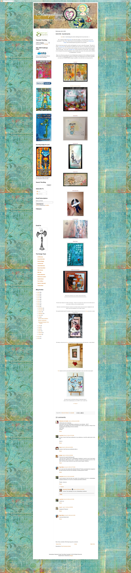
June (39, 325)
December (40, 308)
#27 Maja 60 (75, 403)
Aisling (87, 311)
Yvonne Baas (40, 285)
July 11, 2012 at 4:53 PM (68, 455)
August (39, 315)
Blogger (71, 555)
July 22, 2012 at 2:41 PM (70, 515)
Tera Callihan (40, 281)
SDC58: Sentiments (42, 320)
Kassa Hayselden (41, 267)
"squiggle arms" (71, 49)
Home (75, 544)
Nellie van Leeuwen (75, 269)
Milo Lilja (39, 272)
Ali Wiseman (40, 256)
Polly (59, 370)
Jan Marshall (40, 263)
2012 (38, 306)
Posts (39, 191)
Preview (37, 205)
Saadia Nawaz (41, 278)
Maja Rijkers (62, 467)
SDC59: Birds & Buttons (43, 318)
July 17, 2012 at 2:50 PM (68, 507)
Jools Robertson (41, 265)
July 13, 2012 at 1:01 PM (69, 499)
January (40, 334)
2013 (38, 304)
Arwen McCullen (41, 259)
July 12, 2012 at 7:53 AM (70, 467)
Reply (60, 431)
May (39, 327)
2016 (38, 299)
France (68, 342)
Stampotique (69, 39)
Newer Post (58, 544)
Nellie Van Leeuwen (42, 276)
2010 (38, 338)
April (39, 329)
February (40, 332)
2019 (38, 294)
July (39, 317)
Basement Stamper (67, 489)
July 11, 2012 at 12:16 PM (67, 447)
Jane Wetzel (75, 62)
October (40, 311)
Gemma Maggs (41, 261)
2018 (38, 295)
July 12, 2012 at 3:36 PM (69, 476)
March (39, 330)
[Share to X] (80, 413)
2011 (38, 336)
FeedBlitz (47, 205)
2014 (38, 303)
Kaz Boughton (75, 115)
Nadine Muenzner (41, 274)
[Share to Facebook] (81, 413)
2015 (38, 301)
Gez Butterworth (75, 143)
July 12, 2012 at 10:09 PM (79, 489)
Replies (62, 486)
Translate (46, 44)
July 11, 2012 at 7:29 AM (69, 435)
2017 (38, 297)
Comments (40, 193)
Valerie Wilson (75, 171)
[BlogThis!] (78, 413)
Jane (62, 36)
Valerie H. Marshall (42, 283)
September (40, 313)
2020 (38, 292)
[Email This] (77, 413)
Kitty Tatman (40, 270)
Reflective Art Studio (63, 421)
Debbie (60, 455)
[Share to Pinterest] (83, 413)
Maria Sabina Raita (75, 190)
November (40, 309)
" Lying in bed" (62, 46)
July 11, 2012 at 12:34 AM (74, 421)
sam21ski (61, 435)
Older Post (92, 544)
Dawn (60, 447)
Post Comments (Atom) (66, 546)
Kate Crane (75, 241)
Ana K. (60, 507)
